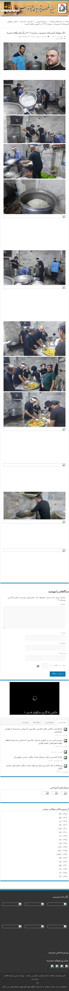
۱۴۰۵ (64, 814)
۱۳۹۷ (65, 843)
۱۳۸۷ (65, 876)
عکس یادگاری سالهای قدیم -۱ (41, 712)
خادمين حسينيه (26, 22)
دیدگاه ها (37, 722)
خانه (67, 22)
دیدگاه (62, 604)
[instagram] (37, 983)
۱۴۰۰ (65, 832)
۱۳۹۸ (65, 840)
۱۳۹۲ (65, 862)
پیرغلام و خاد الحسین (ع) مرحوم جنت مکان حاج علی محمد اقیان (34, 767)
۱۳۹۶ (65, 847)
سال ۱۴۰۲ (31, 37)
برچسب (25, 722)
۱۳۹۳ (65, 858)
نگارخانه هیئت (22, 37)
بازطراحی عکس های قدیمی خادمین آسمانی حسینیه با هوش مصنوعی (33, 731)
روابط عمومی (41, 22)
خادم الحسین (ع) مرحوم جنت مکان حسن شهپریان (38, 757)
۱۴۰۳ (65, 821)
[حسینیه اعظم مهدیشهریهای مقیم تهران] (34, 8)
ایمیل (62, 643)
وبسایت (62, 653)
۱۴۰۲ (65, 825)
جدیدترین (62, 722)
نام (63, 633)
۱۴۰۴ (65, 818)
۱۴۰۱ (65, 829)
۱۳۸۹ (65, 869)
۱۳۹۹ (65, 836)
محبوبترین (49, 722)
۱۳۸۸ (65, 873)
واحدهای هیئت (55, 22)
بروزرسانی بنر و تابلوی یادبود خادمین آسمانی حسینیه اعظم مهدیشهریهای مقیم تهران (33, 742)
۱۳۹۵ (64, 851)
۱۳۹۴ (65, 854)
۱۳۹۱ (65, 865)
